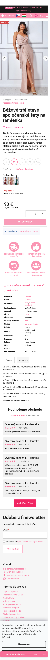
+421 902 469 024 (15, 572)
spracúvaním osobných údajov (30, 541)
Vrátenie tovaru (9, 601)
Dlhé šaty (28, 296)
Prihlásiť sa (13, 549)
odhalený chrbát (31, 324)
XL (30, 162)
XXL (38, 162)
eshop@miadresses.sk (16, 569)
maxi (27, 314)
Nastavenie (24, 644)
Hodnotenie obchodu (25, 409)
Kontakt (6, 620)
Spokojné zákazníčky (12, 604)
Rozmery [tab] (9, 360)
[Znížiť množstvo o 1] (29, 213)
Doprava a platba (10, 591)
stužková (28, 305)
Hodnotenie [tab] (23, 360)
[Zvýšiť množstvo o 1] (42, 213)
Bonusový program (11, 608)
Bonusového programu (28, 231)
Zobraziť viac (25, 503)
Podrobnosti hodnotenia (13, 103)
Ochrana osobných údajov (14, 617)
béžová (28, 299)
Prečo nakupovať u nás (13, 595)
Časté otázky (8, 598)
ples (26, 303)
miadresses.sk (13, 578)
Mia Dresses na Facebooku (18, 575)
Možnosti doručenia (24, 169)
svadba (32, 303)
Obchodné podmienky (12, 614)
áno (26, 321)
